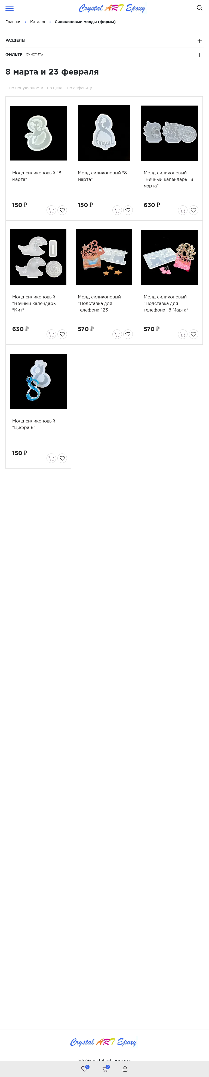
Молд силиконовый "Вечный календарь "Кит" (34, 303)
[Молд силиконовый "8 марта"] (38, 133)
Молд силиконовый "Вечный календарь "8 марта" (168, 179)
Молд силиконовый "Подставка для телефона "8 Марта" (166, 303)
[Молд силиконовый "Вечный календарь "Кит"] (38, 257)
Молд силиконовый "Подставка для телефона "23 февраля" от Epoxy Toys (99, 310)
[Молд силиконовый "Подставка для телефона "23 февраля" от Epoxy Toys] (104, 257)
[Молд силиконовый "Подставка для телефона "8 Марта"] (170, 257)
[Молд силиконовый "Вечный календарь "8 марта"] (170, 133)
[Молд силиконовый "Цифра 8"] (38, 381)
